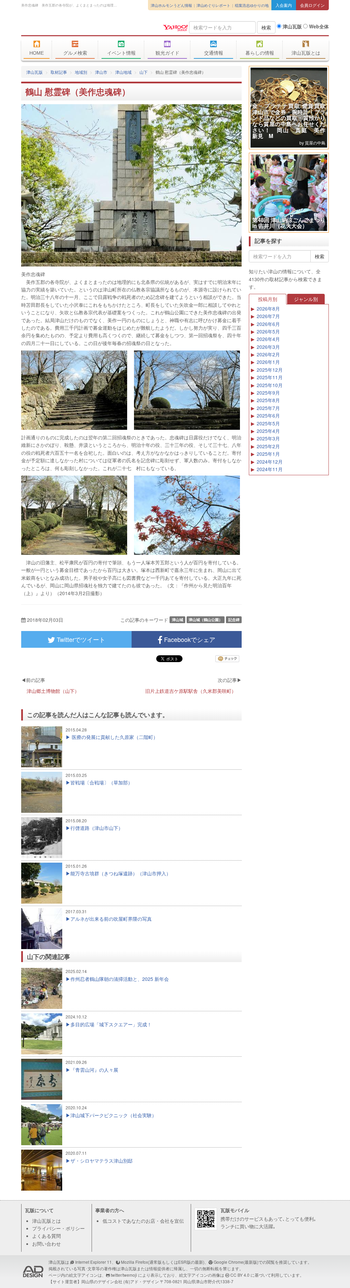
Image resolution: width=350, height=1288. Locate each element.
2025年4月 (268, 430)
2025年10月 (270, 385)
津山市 (101, 72)
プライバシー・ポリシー (58, 1228)
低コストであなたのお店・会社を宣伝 (143, 1220)
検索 (266, 27)
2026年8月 (268, 308)
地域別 (81, 72)
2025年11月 (270, 377)
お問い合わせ (46, 1243)
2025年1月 (268, 453)
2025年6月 (268, 415)
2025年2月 (268, 446)
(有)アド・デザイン (141, 1281)
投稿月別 (267, 299)
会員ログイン (312, 5)
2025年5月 (268, 423)
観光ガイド (167, 53)
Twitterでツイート (80, 639)
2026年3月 (268, 346)
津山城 (177, 619)
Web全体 (318, 26)
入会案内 (283, 5)
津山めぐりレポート (213, 5)
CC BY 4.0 (240, 1275)
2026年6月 (268, 323)
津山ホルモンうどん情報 (171, 5)
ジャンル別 (306, 299)
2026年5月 (268, 331)
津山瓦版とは (306, 53)
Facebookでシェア (188, 639)
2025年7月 (268, 408)
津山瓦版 (70, 26)
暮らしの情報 (259, 53)
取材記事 (59, 72)
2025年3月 (268, 438)
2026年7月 (268, 316)
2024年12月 (270, 461)
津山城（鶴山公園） (206, 619)
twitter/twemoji (124, 1275)
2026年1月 (268, 361)
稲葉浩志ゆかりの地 (252, 5)
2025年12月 (270, 369)
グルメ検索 (75, 53)
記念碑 (234, 619)
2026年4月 (268, 338)
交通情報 (213, 53)
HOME (36, 53)
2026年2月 (268, 354)
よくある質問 (46, 1235)
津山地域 (123, 72)
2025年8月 (268, 400)
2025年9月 (268, 392)
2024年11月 (270, 469)
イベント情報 (121, 53)
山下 (143, 72)
